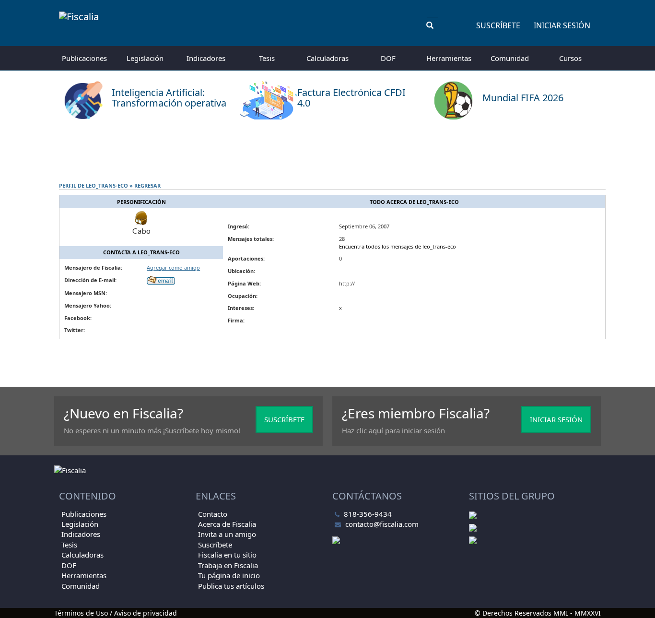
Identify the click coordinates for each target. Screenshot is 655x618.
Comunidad (510, 58)
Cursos (570, 58)
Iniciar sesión (562, 25)
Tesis (267, 58)
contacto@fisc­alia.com (382, 524)
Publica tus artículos (231, 586)
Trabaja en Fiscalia (228, 565)
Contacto (212, 514)
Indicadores (206, 58)
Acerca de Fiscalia (227, 524)
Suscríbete (498, 25)
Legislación (145, 58)
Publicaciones (84, 58)
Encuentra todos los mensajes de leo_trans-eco (397, 246)
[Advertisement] (327, 151)
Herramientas (448, 58)
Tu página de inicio (229, 575)
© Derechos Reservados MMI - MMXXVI (538, 613)
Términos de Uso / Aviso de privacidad (115, 613)
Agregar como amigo (173, 267)
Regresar (147, 185)
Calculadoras (327, 58)
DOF (388, 58)
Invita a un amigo (227, 534)
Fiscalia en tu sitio (227, 554)
